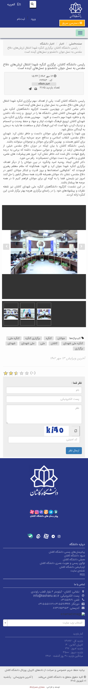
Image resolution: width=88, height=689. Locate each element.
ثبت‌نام (21, 19)
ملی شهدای (27, 343)
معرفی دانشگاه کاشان (74, 559)
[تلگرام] (53, 536)
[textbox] (45, 623)
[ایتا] (38, 536)
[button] (72, 23)
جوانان (61, 338)
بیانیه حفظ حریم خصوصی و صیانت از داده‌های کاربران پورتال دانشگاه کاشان (45, 670)
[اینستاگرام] (59, 536)
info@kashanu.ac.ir (46, 595)
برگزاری (79, 349)
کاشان (54, 343)
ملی (42, 343)
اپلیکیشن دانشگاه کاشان (72, 567)
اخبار (61, 43)
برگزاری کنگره (32, 338)
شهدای (11, 343)
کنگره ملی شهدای (73, 343)
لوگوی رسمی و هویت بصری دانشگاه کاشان (62, 563)
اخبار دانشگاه (47, 43)
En (19, 4)
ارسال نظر (74, 450)
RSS (82, 574)
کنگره (49, 338)
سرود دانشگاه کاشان (74, 555)
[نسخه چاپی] (36, 89)
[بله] (30, 536)
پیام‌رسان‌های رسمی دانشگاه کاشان (67, 552)
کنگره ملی (13, 338)
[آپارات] (46, 536)
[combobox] (44, 622)
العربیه (11, 4)
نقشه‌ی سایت (77, 571)
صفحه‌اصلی (75, 43)
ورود (33, 19)
